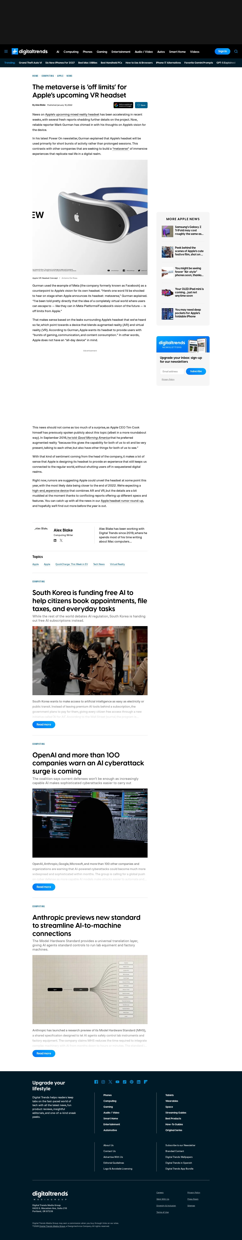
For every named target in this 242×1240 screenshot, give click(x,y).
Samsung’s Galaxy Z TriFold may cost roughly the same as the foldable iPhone (188, 232)
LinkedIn (138, 1082)
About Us (108, 1145)
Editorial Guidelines (113, 1162)
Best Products (173, 1118)
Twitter (110, 1082)
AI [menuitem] (58, 52)
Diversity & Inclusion (166, 1205)
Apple (35, 564)
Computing (109, 1101)
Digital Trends (23, 56)
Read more (44, 725)
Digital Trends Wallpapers (179, 1156)
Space (169, 1107)
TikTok (124, 1082)
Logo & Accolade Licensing (117, 1168)
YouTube (117, 1082)
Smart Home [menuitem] (177, 52)
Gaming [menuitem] (102, 52)
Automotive (110, 1130)
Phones (107, 1095)
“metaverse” (120, 148)
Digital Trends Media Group (52, 1226)
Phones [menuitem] (87, 52)
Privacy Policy (168, 379)
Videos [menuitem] (194, 52)
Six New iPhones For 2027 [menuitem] (60, 63)
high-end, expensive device (50, 490)
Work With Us (162, 1199)
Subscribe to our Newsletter (180, 1145)
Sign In (222, 51)
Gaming (108, 1107)
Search (236, 51)
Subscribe (196, 371)
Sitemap (191, 1205)
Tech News (99, 564)
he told (88, 437)
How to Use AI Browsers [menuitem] (139, 63)
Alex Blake (40, 105)
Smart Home (110, 1118)
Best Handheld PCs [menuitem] (111, 63)
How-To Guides (174, 1124)
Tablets (169, 1095)
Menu (6, 51)
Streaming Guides (175, 1113)
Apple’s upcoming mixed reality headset (72, 114)
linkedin (55, 540)
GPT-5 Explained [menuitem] (225, 63)
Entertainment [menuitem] (121, 52)
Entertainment (111, 1124)
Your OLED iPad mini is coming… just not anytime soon (189, 292)
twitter (61, 540)
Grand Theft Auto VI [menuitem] (30, 63)
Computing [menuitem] (71, 52)
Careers (160, 1192)
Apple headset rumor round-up (122, 500)
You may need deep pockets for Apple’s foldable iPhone (188, 313)
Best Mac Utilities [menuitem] (87, 63)
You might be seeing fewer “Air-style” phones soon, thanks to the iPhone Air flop (188, 273)
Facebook (96, 1082)
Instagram (103, 1082)
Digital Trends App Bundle (179, 1168)
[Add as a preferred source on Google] (123, 105)
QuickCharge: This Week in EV (71, 564)
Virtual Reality (117, 564)
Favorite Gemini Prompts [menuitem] (198, 63)
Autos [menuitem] (161, 52)
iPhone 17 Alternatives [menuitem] (168, 63)
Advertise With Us (113, 1156)
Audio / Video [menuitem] (144, 52)
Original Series (173, 1130)
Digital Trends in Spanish (178, 1162)
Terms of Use (162, 1212)
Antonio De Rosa (69, 278)
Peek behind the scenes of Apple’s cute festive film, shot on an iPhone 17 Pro (189, 253)
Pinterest (131, 1082)
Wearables (171, 1101)
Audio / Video (111, 1113)
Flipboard (146, 1082)
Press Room (192, 1199)
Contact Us (109, 1151)
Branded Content (174, 1151)
